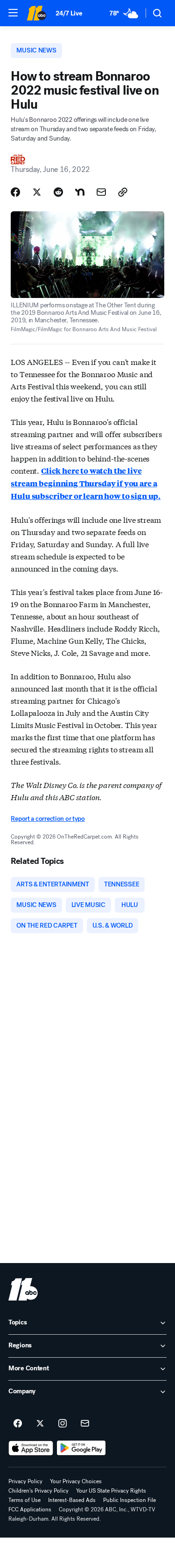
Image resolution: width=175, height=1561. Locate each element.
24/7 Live (69, 13)
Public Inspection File (129, 1500)
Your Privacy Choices (76, 1481)
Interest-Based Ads (72, 1500)
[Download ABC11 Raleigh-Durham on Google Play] (81, 1448)
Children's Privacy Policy (38, 1491)
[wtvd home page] (23, 1289)
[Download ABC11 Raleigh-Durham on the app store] (30, 1448)
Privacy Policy (25, 1481)
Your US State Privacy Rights (111, 1491)
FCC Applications (29, 1509)
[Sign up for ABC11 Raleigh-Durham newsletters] (85, 1423)
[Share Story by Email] (101, 192)
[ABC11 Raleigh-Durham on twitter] (40, 1423)
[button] (13, 12)
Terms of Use (24, 1500)
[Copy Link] (123, 192)
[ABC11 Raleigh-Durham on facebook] (17, 1423)
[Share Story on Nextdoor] (80, 192)
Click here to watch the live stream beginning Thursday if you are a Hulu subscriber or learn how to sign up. (86, 483)
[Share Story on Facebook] (15, 192)
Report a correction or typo (47, 818)
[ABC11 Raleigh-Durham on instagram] (62, 1423)
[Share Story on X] (37, 192)
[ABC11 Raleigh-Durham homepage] (36, 13)
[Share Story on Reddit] (58, 192)
